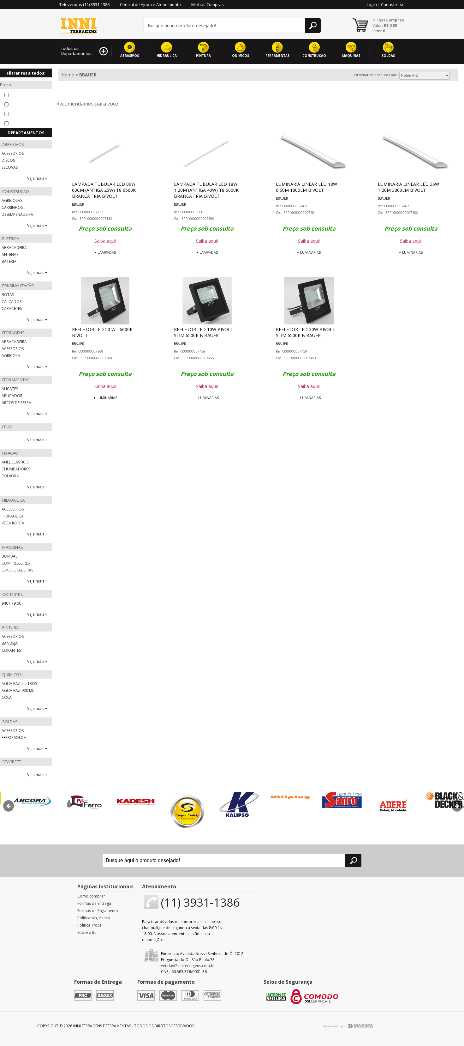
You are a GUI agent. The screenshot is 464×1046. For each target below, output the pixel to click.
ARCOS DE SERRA (16, 402)
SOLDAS (388, 55)
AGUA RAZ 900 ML (18, 690)
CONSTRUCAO (314, 55)
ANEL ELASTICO (15, 462)
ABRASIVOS (129, 55)
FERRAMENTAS (277, 55)
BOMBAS (9, 556)
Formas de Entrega (94, 903)
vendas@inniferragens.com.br (188, 965)
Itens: (378, 30)
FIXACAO (9, 453)
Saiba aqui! (105, 241)
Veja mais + (37, 178)
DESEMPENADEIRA (17, 214)
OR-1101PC (12, 594)
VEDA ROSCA (13, 523)
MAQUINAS (351, 55)
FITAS (6, 427)
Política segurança (93, 918)
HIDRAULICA (167, 55)
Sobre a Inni (87, 932)
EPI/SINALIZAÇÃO (17, 285)
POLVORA (10, 476)
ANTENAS (10, 254)
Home (68, 75)
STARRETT (11, 762)
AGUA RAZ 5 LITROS (19, 683)
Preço (5, 85)
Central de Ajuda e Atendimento (150, 4)
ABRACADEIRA (14, 247)
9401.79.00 (11, 603)
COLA (7, 697)
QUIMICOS (240, 55)
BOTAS (8, 294)
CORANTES (11, 650)
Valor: (384, 25)
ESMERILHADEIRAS (17, 570)
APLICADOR (12, 395)
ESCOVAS (10, 167)
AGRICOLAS (12, 200)
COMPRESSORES (16, 563)
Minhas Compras (207, 4)
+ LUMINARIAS (309, 252)
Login (372, 4)
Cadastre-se (393, 4)
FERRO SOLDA (14, 737)
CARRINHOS (12, 207)
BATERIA (9, 261)
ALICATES (10, 388)
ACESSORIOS (13, 153)
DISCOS (8, 160)
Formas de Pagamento (97, 910)
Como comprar (91, 896)
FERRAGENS (13, 333)
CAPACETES (12, 308)
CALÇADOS (11, 301)
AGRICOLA (11, 355)
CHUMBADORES (16, 469)
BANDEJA (10, 643)
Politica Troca (89, 925)
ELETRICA (10, 238)
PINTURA (203, 55)
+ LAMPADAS (105, 252)
